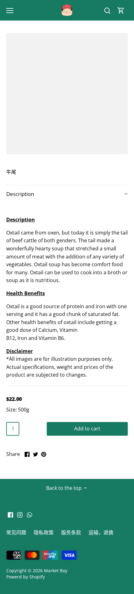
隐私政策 (44, 532)
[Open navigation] (9, 10)
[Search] (107, 10)
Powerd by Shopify (25, 577)
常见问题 (16, 532)
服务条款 (71, 532)
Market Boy (55, 570)
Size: (11, 409)
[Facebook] (10, 514)
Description (20, 193)
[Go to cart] (121, 10)
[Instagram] (19, 514)
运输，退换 (101, 532)
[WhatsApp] (29, 514)
